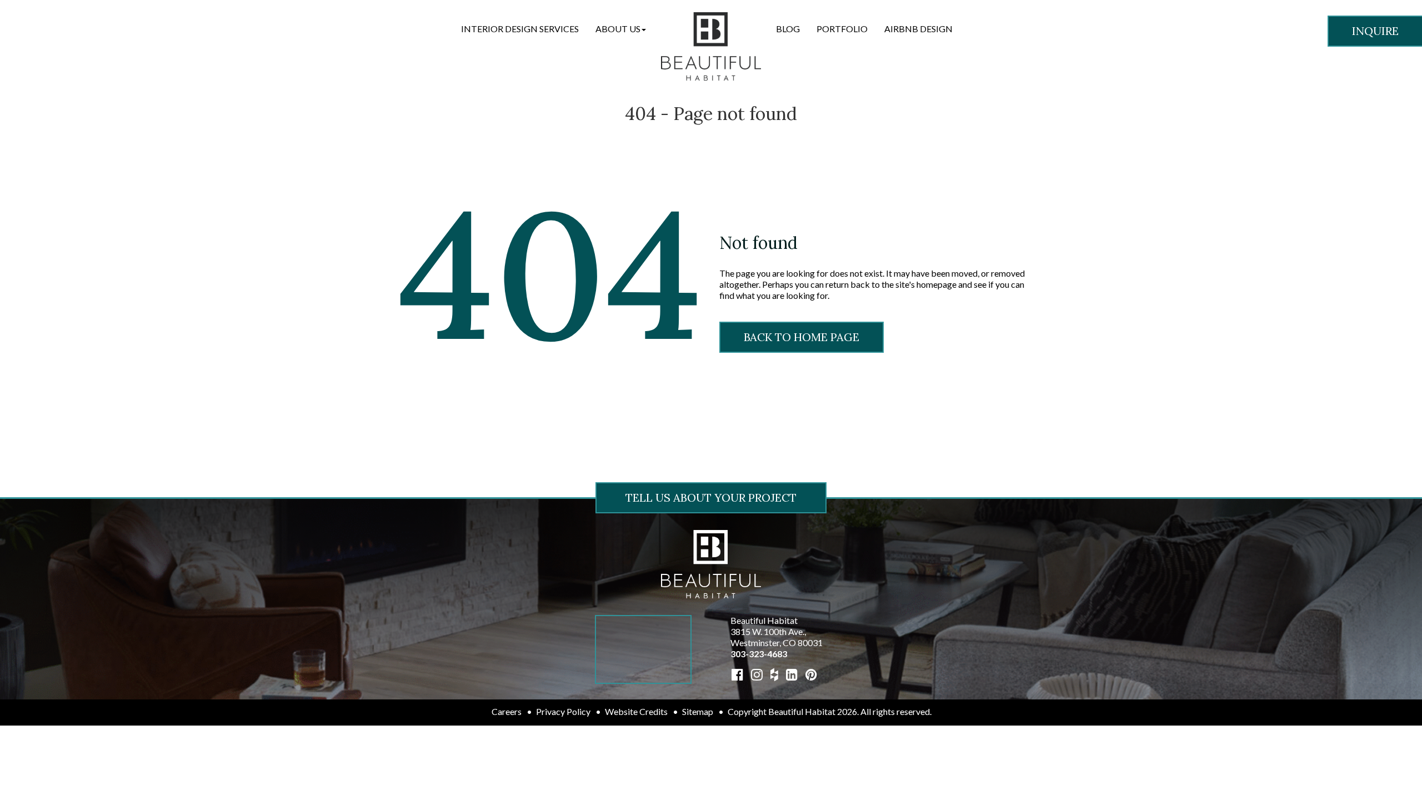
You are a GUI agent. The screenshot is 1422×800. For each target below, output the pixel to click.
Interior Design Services (520, 28)
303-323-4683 (758, 653)
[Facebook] (737, 674)
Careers (507, 711)
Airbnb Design (918, 28)
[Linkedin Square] (792, 674)
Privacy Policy (563, 711)
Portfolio (842, 28)
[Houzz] (774, 674)
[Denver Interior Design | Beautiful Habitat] (711, 563)
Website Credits (636, 711)
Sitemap (697, 711)
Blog (788, 28)
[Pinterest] (811, 674)
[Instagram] (757, 674)
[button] (620, 29)
